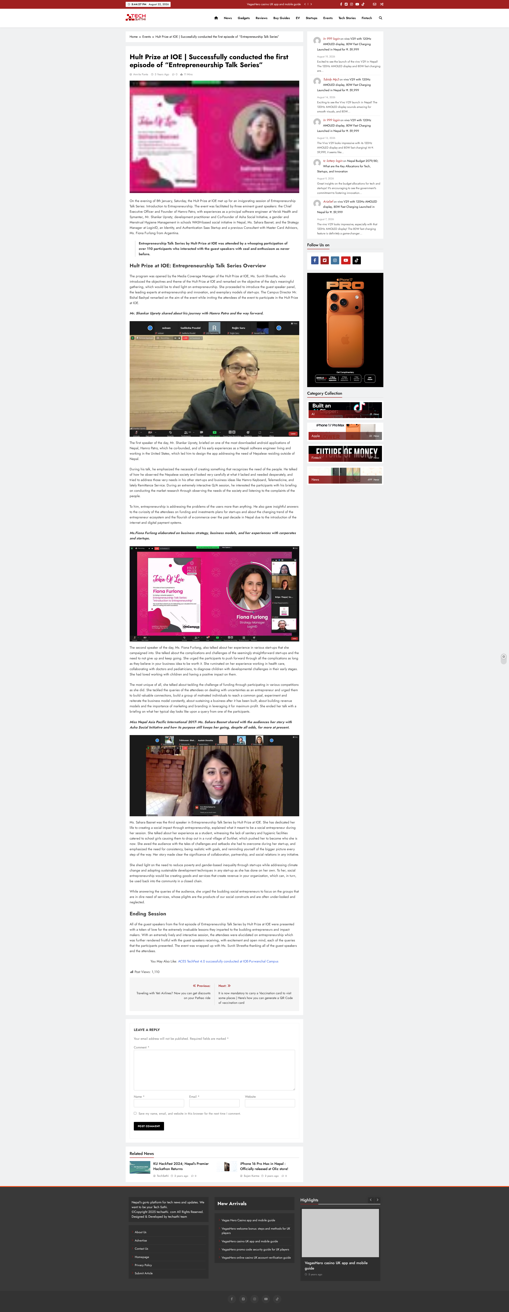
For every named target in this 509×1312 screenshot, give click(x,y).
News (228, 18)
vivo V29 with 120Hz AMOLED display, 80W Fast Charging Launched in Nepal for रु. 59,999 (344, 44)
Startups (311, 18)
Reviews (261, 18)
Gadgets (244, 18)
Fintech (367, 18)
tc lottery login (332, 160)
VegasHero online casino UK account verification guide (256, 1257)
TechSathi (163, 1176)
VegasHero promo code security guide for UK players (269, 4)
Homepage (142, 1257)
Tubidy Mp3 (331, 79)
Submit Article (144, 1273)
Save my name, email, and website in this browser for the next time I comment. (190, 1113)
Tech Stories (347, 18)
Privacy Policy (143, 1265)
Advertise (141, 1240)
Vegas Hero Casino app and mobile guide (248, 1220)
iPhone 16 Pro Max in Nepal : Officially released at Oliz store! (264, 1166)
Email (194, 1096)
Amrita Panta (140, 74)
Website (250, 1096)
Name (139, 1096)
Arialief (328, 201)
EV (298, 18)
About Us (140, 1232)
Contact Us (141, 1248)
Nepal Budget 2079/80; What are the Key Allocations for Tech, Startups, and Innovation (347, 166)
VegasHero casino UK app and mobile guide (250, 1241)
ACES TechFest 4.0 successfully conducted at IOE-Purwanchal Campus (228, 961)
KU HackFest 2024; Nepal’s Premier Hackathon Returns (181, 1166)
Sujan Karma (251, 1176)
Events (328, 18)
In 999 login (331, 38)
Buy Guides (281, 18)
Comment (141, 1047)
